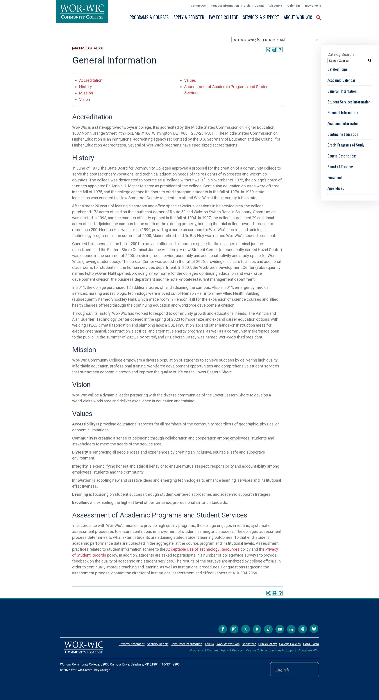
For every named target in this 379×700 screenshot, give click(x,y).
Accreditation (90, 80)
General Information (342, 91)
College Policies (290, 644)
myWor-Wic (313, 5)
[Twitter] (245, 629)
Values (190, 80)
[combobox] (275, 39)
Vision (84, 99)
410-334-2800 (170, 664)
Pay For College (223, 17)
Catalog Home (337, 69)
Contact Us (198, 5)
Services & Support (261, 17)
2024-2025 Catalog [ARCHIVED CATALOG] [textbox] (259, 40)
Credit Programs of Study (345, 145)
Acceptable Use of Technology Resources (203, 549)
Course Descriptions (342, 156)
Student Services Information (348, 102)
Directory (275, 5)
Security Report (157, 644)
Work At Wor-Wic (228, 644)
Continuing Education (342, 134)
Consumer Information (186, 644)
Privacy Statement (132, 644)
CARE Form (311, 644)
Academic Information (343, 123)
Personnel (334, 177)
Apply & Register (188, 17)
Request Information (225, 5)
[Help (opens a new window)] (280, 49)
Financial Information (342, 112)
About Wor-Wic (298, 17)
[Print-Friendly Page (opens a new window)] (274, 49)
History (85, 86)
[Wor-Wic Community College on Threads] (302, 629)
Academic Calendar (341, 80)
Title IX (209, 644)
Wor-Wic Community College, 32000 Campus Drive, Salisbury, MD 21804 (109, 664)
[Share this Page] (268, 49)
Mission (86, 93)
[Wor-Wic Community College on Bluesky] (314, 629)
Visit (247, 5)
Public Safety (267, 644)
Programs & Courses (149, 17)
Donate (260, 5)
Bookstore (249, 644)
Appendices (335, 188)
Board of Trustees (340, 166)
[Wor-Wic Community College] (82, 11)
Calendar (293, 5)
